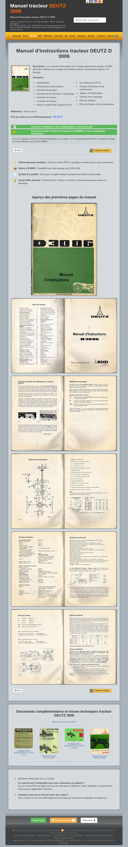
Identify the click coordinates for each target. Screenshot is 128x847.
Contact (101, 36)
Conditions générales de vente (85, 830)
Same (72, 36)
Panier (112, 36)
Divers (91, 36)
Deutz (33, 36)
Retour (19, 150)
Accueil (17, 36)
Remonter (88, 820)
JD (66, 36)
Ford (25, 36)
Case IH (58, 36)
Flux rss (67, 830)
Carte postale (54, 830)
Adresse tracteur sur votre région (64, 833)
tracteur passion (22, 830)
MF (40, 36)
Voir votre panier (64, 820)
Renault (48, 36)
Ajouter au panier (102, 150)
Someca (82, 36)
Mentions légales (107, 830)
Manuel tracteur (29, 6)
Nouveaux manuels (38, 830)
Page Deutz (38, 820)
